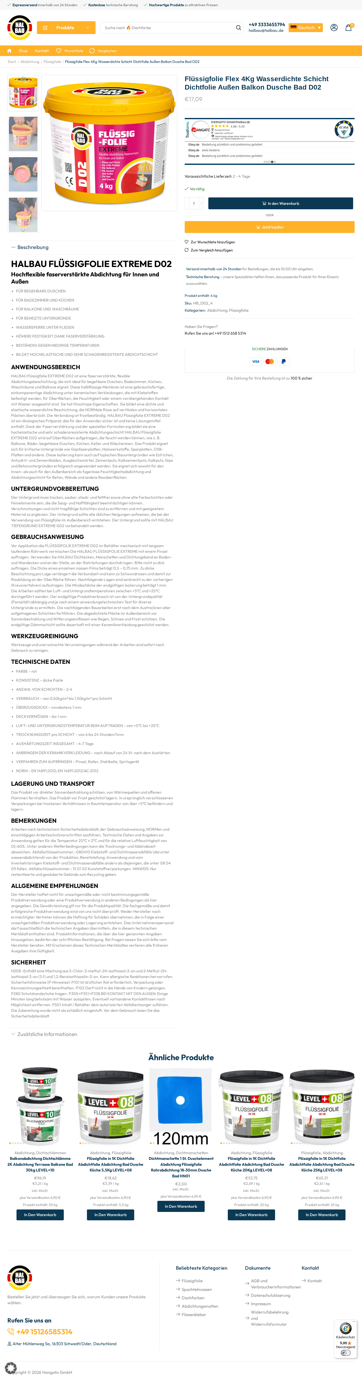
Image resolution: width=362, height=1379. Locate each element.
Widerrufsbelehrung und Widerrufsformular (270, 1318)
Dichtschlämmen (51, 1152)
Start (12, 61)
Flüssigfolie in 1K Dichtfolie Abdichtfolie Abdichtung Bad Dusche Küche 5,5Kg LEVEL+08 (110, 1164)
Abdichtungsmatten (200, 1306)
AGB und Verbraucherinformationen (276, 1283)
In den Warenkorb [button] (63, 1113)
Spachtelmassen (197, 1289)
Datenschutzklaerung (270, 1295)
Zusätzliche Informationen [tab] (47, 1034)
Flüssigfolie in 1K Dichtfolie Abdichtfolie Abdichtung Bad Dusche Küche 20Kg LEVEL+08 (251, 1164)
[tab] (92, 247)
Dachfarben (193, 1297)
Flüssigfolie (52, 61)
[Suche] (239, 27)
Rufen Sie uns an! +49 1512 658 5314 (215, 333)
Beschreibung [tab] (33, 247)
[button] (334, 27)
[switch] (346, 1353)
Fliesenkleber (194, 1314)
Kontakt (315, 1280)
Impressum (261, 1303)
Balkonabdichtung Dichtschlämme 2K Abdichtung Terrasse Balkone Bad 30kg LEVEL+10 (40, 1164)
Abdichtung (29, 61)
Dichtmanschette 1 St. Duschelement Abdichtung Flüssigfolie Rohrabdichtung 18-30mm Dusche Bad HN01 (181, 1167)
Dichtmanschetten (192, 1152)
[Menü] (354, 1323)
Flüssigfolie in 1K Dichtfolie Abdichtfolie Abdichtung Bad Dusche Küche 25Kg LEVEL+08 (322, 1164)
